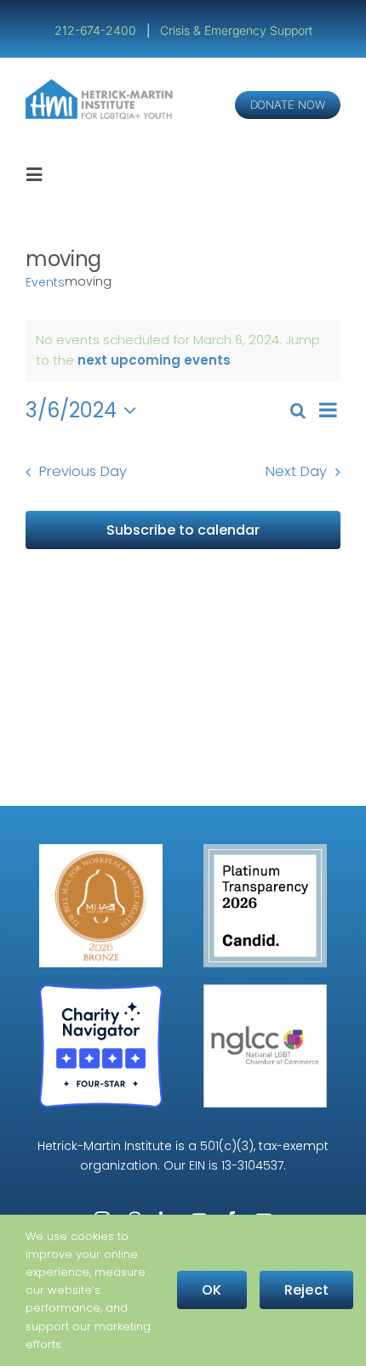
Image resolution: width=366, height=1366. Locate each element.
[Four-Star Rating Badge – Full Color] (101, 991)
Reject (306, 1290)
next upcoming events (154, 360)
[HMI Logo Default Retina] (101, 85)
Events (45, 283)
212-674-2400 (97, 30)
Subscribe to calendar (183, 530)
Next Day (296, 471)
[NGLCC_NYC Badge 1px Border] (265, 991)
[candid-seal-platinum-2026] (265, 850)
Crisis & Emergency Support (236, 30)
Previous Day (83, 471)
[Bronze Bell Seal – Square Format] (101, 850)
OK (211, 1290)
